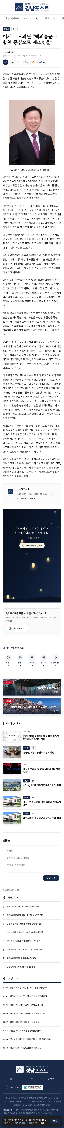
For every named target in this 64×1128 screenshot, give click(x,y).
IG (12, 1087)
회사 (12, 1079)
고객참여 (52, 1079)
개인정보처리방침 (25, 1123)
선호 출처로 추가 (19, 628)
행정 (47, 18)
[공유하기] (5, 62)
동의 (55, 1121)
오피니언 (27, 18)
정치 (38, 18)
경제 (55, 18)
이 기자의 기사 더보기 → (26, 498)
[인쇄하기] (12, 62)
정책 (32, 1079)
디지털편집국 (8, 52)
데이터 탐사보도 (12, 18)
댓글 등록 (51, 878)
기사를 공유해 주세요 (33, 545)
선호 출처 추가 (41, 62)
